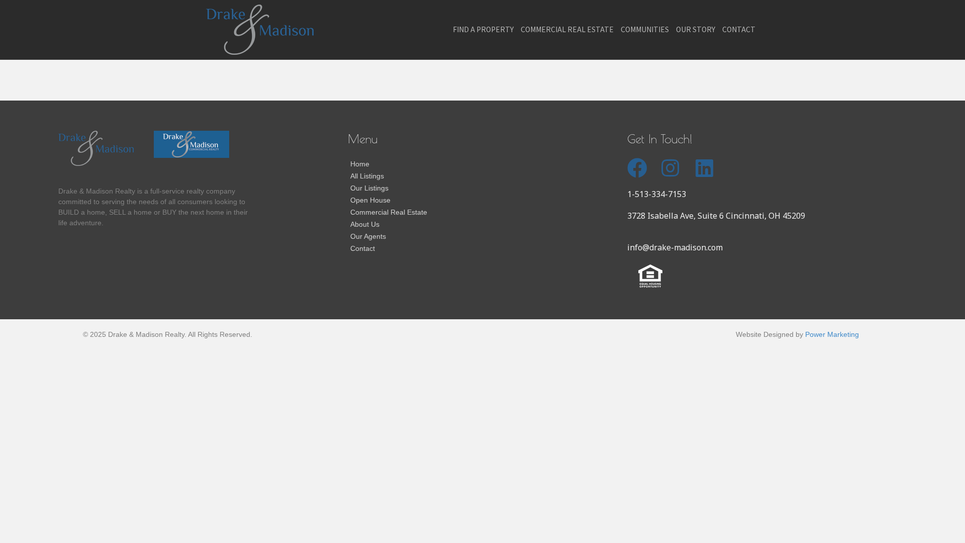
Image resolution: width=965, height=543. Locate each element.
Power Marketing (832, 334)
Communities (645, 29)
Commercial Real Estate (567, 29)
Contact (738, 29)
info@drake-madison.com (675, 247)
